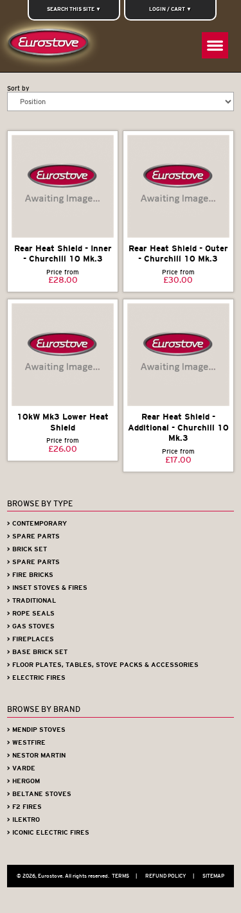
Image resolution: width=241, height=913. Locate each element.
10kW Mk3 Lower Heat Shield (63, 422)
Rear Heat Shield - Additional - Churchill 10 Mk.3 (178, 427)
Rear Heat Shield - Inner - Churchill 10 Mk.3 (63, 254)
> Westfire (26, 742)
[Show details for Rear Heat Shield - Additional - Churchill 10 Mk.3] (178, 354)
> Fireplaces (30, 639)
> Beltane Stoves (39, 793)
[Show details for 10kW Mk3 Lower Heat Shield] (63, 354)
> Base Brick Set (37, 651)
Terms (124, 876)
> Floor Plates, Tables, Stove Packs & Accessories (103, 664)
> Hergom (23, 780)
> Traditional (31, 600)
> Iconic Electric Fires (48, 832)
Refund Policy (169, 876)
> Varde (21, 768)
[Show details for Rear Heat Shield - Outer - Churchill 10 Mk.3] (178, 186)
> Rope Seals (31, 613)
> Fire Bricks (30, 574)
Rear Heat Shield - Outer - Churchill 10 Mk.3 (178, 254)
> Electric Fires (36, 677)
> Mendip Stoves (36, 729)
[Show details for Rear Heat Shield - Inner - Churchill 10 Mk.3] (63, 186)
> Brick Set (27, 549)
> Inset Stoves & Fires (47, 587)
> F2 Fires (24, 806)
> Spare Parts (33, 536)
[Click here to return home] (51, 45)
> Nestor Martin (36, 755)
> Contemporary (37, 523)
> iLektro (23, 819)
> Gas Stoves (31, 626)
